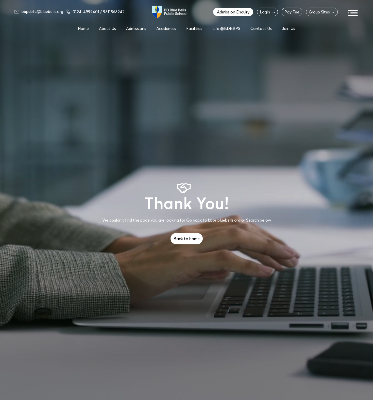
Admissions (136, 28)
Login (265, 11)
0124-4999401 (86, 11)
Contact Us (261, 28)
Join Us (288, 28)
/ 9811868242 (112, 11)
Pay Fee (291, 11)
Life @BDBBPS (226, 28)
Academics (166, 28)
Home (83, 28)
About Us (107, 28)
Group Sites (319, 11)
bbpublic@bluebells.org (42, 11)
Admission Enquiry (233, 11)
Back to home (187, 238)
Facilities (194, 28)
